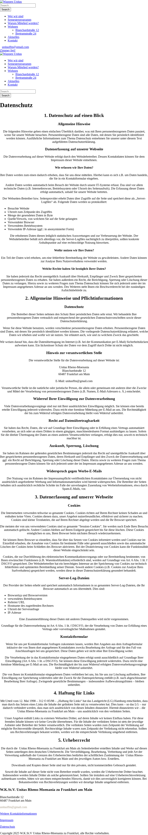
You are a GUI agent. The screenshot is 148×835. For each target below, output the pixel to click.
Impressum (6, 820)
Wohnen (13, 26)
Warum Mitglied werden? (23, 23)
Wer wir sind (15, 16)
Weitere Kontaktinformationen (18, 813)
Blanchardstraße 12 (27, 30)
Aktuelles (13, 37)
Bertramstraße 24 (25, 33)
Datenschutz (7, 826)
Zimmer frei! (7, 50)
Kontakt (13, 40)
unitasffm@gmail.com (15, 47)
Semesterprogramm (19, 19)
